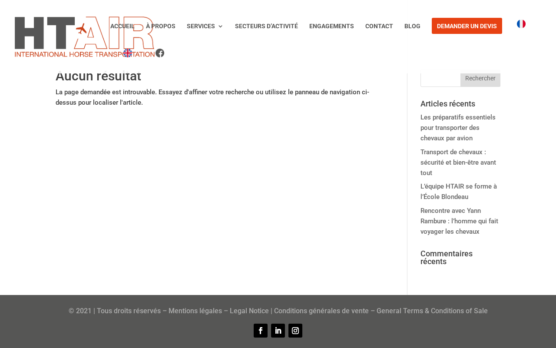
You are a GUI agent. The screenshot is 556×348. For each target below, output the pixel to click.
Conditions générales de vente (321, 311)
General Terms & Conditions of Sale (432, 311)
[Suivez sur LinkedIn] (278, 331)
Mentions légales (195, 311)
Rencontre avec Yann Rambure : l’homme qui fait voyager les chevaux (459, 221)
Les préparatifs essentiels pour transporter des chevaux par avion (458, 127)
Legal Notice (249, 311)
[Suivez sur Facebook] (261, 331)
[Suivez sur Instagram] (295, 331)
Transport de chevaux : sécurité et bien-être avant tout (458, 162)
